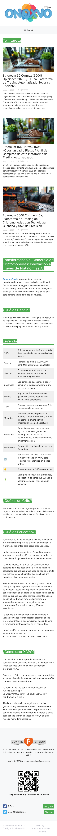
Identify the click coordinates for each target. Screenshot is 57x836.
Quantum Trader (11, 279)
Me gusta (48, 806)
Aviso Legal (41, 825)
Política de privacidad (41, 828)
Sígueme (49, 812)
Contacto (42, 831)
